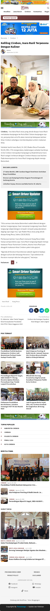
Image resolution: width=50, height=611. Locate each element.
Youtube (38, 587)
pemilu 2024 (8, 440)
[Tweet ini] (36, 310)
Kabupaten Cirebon (11, 428)
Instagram (14, 587)
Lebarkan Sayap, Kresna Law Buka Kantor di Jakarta (22, 184)
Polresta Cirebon (11, 436)
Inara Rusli (5, 301)
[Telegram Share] (41, 310)
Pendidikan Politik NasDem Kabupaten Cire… (19, 485)
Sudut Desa (6, 509)
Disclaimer (37, 575)
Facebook (14, 584)
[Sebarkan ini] (31, 310)
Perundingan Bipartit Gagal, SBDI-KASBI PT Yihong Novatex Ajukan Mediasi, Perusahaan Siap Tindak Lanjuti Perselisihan (12, 380)
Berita (3, 541)
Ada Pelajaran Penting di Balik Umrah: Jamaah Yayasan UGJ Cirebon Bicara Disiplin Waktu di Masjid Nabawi (37, 354)
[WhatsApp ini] (47, 310)
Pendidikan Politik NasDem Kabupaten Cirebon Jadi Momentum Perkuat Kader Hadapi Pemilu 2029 (11, 354)
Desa (13, 541)
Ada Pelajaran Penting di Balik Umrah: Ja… (26, 492)
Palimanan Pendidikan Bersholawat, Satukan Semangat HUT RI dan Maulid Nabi (12, 405)
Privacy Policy (12, 575)
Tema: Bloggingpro (34, 600)
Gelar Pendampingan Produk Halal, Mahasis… (19, 543)
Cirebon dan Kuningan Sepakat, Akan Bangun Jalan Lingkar (38, 319)
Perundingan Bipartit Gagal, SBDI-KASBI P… (26, 501)
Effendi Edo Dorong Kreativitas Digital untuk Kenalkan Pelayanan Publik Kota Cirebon (36, 379)
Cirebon (7, 432)
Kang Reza (16, 301)
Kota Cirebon (9, 444)
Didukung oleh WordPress (18, 600)
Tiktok (26, 591)
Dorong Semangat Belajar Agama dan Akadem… (28, 550)
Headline (22, 557)
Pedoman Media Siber (13, 572)
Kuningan (21, 548)
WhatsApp (38, 584)
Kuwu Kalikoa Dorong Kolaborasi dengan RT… (27, 559)
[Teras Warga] (25, 8)
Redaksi (37, 572)
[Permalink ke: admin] (3, 51)
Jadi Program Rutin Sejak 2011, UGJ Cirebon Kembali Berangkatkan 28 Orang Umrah (36, 405)
